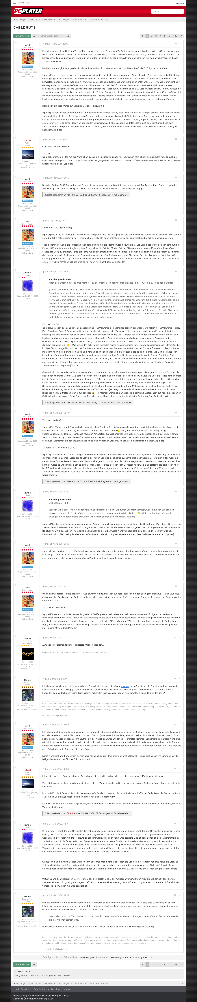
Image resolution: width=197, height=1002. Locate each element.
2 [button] (151, 36)
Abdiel (27, 638)
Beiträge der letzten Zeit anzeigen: (61, 957)
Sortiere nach (102, 957)
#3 (180, 178)
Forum (21, 3)
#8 (180, 544)
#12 (180, 725)
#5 (180, 271)
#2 (180, 139)
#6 (180, 413)
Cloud (28, 140)
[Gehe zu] (182, 19)
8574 (31, 662)
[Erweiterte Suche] (68, 36)
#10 (180, 637)
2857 (31, 70)
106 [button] (175, 36)
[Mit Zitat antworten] (176, 43)
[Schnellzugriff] (14, 3)
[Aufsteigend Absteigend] (140, 957)
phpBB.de (48, 998)
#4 (180, 220)
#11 (180, 679)
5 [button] (165, 36)
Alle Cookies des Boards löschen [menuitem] (32, 989)
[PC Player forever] (28, 11)
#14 (180, 824)
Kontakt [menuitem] (67, 989)
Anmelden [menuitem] (180, 3)
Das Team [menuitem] (56, 989)
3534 (31, 294)
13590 (31, 161)
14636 (31, 703)
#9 (180, 586)
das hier (125, 686)
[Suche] (63, 36)
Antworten (23, 36)
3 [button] (156, 36)
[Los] (151, 957)
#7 (180, 492)
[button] (142, 36)
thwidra (27, 272)
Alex (27, 44)
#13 (180, 769)
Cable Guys (24, 28)
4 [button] (160, 36)
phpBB (29, 995)
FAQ (28, 3)
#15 (180, 895)
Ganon (27, 680)
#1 (180, 44)
